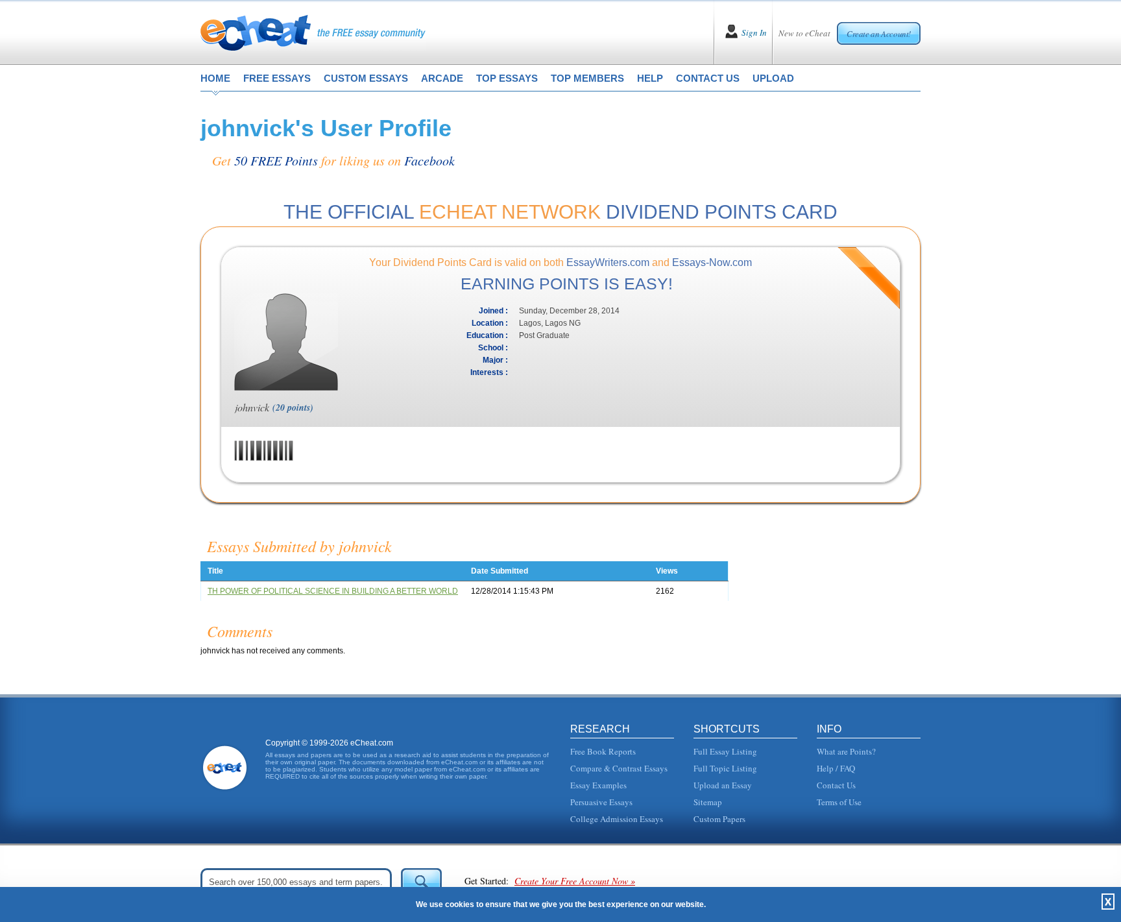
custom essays (366, 78)
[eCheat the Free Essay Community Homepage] (313, 32)
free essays (277, 78)
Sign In (754, 32)
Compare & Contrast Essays (619, 768)
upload (773, 78)
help (650, 78)
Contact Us (836, 785)
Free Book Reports (603, 751)
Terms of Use (839, 802)
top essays (507, 78)
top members (587, 78)
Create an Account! (879, 34)
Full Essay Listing (725, 751)
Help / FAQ (836, 768)
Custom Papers (719, 819)
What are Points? (846, 751)
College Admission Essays (616, 819)
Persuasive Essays (601, 802)
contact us (708, 78)
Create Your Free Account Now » (574, 881)
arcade (442, 78)
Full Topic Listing (725, 768)
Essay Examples (598, 785)
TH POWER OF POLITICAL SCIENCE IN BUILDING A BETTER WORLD (333, 591)
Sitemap (707, 802)
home (215, 78)
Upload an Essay (722, 785)
